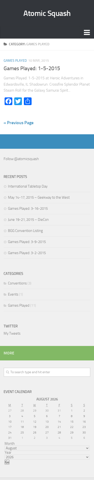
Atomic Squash (47, 13)
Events (13, 294)
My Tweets (12, 333)
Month (10, 444)
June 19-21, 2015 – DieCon (28, 219)
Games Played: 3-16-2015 (28, 208)
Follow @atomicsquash (21, 159)
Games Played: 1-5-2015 (32, 68)
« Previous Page (19, 122)
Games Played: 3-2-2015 (27, 253)
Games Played (15, 61)
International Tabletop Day (27, 186)
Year (8, 452)
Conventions (17, 283)
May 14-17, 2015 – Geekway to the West (39, 197)
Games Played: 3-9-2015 (27, 242)
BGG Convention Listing (25, 231)
